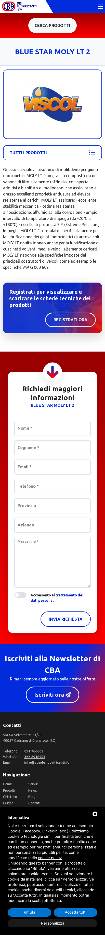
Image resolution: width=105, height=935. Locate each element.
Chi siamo (10, 797)
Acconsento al (57, 598)
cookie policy (50, 857)
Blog (31, 797)
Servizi (33, 784)
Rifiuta (29, 912)
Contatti (34, 803)
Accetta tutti (75, 912)
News (32, 790)
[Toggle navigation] (100, 7)
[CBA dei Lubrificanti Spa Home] (19, 6)
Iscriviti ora (49, 695)
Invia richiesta (66, 619)
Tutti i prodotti (28, 152)
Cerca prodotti (52, 25)
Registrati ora (70, 319)
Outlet (8, 803)
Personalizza (52, 923)
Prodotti (9, 790)
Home (7, 784)
